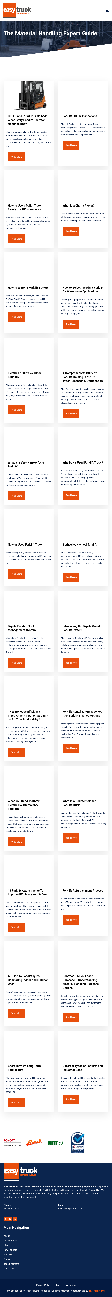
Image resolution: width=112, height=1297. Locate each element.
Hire (6, 1245)
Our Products (10, 1240)
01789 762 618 (11, 1208)
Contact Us (9, 1268)
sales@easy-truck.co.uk (70, 1208)
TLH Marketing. (97, 1290)
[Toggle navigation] (91, 10)
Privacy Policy (43, 1285)
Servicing (8, 1254)
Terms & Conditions (66, 1285)
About (7, 1236)
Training (8, 1259)
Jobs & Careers (11, 1264)
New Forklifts (10, 1250)
